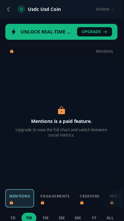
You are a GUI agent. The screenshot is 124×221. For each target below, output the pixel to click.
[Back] (9, 9)
